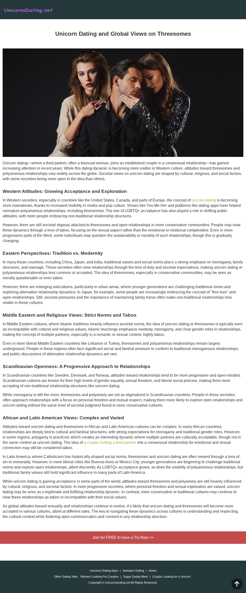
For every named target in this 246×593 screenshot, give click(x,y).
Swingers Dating (133, 570)
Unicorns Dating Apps (104, 570)
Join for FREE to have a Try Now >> (123, 537)
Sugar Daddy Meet (135, 576)
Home (153, 570)
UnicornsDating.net (40, 10)
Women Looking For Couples (99, 576)
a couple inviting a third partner (110, 442)
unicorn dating (204, 200)
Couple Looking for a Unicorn (171, 576)
